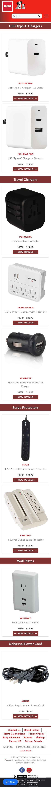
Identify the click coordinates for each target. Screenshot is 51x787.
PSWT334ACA (25, 307)
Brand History (32, 730)
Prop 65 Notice (11, 737)
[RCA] (7, 6)
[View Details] (25, 56)
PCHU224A (25, 236)
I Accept (33, 784)
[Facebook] (22, 770)
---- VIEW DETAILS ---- (25, 98)
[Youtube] (29, 770)
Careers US (15, 741)
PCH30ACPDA (25, 153)
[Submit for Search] (39, 16)
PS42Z (25, 464)
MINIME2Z (26, 378)
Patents (28, 737)
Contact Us (14, 730)
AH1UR (25, 701)
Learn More (20, 784)
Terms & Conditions (14, 733)
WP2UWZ (25, 618)
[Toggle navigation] (46, 16)
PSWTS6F (25, 535)
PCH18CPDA (25, 83)
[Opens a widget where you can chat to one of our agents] (10, 782)
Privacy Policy (36, 733)
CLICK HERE (26, 750)
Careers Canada (33, 741)
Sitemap (40, 737)
